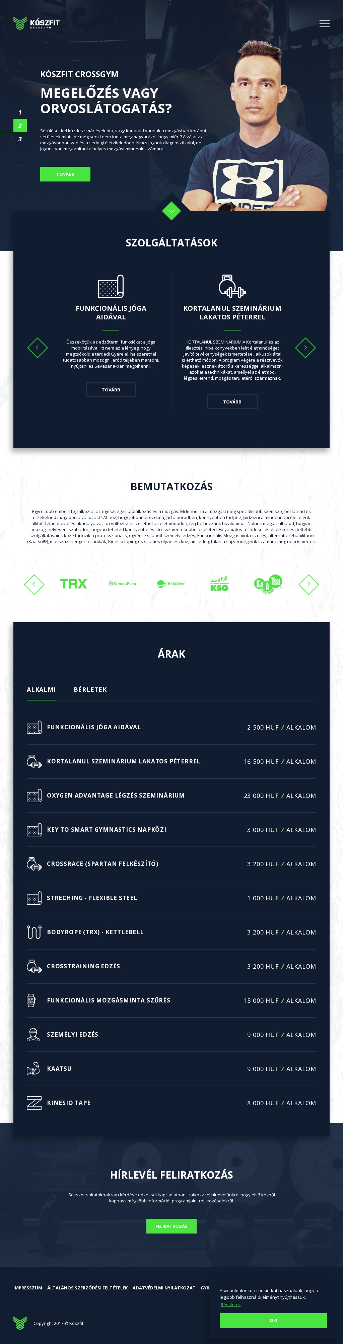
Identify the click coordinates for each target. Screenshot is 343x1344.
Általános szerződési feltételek (87, 1288)
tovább (65, 174)
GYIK (206, 1288)
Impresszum (27, 1288)
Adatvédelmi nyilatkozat (164, 1288)
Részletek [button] (231, 1304)
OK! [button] (273, 1320)
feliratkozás (171, 1226)
